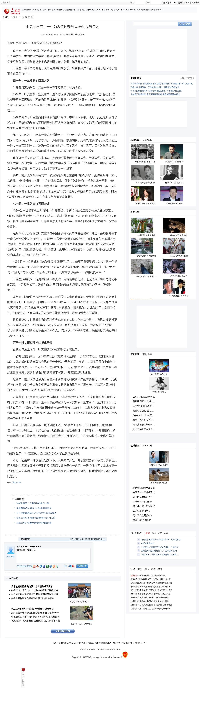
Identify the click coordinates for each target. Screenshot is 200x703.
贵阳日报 (69, 34)
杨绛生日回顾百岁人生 (174, 182)
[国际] (133, 586)
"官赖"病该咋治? (143, 579)
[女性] (133, 608)
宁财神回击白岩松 (155, 87)
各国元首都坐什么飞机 (144, 492)
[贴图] (133, 594)
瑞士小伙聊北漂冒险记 (144, 506)
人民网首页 (5, 2)
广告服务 (90, 643)
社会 (70, 10)
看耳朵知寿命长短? (144, 605)
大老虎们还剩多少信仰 (145, 583)
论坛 (81, 539)
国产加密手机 (187, 84)
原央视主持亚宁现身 (174, 203)
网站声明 (116, 643)
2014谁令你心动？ (141, 511)
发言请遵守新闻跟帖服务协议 (29, 546)
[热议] (133, 579)
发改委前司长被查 (174, 91)
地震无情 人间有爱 (142, 520)
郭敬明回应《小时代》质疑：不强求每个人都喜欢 (35, 617)
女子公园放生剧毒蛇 (139, 91)
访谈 (143, 10)
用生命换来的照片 (162, 597)
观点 (79, 10)
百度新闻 (191, 78)
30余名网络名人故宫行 (79, 601)
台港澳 (59, 10)
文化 (113, 10)
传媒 (117, 10)
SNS (94, 539)
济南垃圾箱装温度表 (157, 91)
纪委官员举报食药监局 (159, 465)
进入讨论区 (74, 539)
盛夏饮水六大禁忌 (161, 601)
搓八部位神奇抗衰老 (144, 601)
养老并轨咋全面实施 (163, 583)
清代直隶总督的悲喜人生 (146, 590)
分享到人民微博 (23, 678)
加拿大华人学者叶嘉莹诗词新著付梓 (33, 523)
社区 (127, 10)
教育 (65, 10)
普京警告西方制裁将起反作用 (148, 586)
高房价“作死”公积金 (142, 501)
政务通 (133, 10)
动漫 (157, 10)
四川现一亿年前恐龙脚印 (81, 624)
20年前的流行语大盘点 (144, 397)
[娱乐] (133, 597)
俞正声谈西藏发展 (154, 94)
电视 (122, 10)
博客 (138, 10)
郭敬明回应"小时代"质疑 (145, 401)
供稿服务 (108, 643)
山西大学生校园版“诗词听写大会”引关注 (35, 518)
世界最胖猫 (175, 84)
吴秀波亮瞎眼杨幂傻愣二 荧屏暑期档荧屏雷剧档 (34, 594)
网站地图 (195, 2)
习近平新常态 (136, 84)
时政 (39, 10)
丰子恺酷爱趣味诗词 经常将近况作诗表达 (36, 513)
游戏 (148, 10)
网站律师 (125, 643)
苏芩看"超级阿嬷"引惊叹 (145, 203)
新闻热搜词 (136, 78)
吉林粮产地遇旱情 (138, 94)
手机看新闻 (79, 34)
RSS (162, 10)
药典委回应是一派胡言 (144, 488)
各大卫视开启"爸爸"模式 (145, 420)
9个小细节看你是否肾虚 (162, 605)
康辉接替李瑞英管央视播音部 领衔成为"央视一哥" (35, 613)
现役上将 (134, 87)
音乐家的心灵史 (159, 392)
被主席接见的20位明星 (145, 597)
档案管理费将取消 (171, 87)
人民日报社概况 (59, 643)
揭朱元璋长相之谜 (164, 590)
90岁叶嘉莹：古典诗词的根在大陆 (32, 503)
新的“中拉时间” (163, 84)
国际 (49, 10)
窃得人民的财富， (143, 575)
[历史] (133, 590)
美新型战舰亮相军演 (144, 594)
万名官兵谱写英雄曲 (143, 515)
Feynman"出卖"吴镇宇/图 (145, 415)
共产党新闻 (27, 10)
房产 (98, 10)
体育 (103, 10)
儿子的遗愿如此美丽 (159, 483)
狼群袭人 (143, 87)
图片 (75, 10)
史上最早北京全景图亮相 (145, 429)
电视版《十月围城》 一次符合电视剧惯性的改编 (34, 590)
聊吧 (98, 539)
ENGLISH (143, 643)
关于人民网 (72, 643)
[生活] (133, 601)
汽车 (94, 10)
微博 (90, 539)
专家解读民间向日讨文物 (145, 162)
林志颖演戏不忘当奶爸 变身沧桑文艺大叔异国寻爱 (35, 621)
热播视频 (135, 445)
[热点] (133, 583)
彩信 (153, 10)
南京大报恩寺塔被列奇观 (145, 424)
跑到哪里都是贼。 (159, 575)
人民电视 (147, 140)
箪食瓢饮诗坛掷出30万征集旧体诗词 (33, 508)
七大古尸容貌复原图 (162, 594)
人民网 (5, 17)
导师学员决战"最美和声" (145, 411)
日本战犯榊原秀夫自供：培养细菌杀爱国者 (32, 586)
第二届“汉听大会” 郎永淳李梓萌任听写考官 (32, 609)
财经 (89, 10)
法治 (44, 10)
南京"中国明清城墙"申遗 (145, 406)
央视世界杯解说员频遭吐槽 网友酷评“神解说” (33, 598)
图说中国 (147, 445)
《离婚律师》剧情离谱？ (174, 162)
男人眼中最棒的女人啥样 (146, 608)
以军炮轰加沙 (166, 586)
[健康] (133, 605)
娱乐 (108, 10)
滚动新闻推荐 (28, 17)
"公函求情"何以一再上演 (160, 579)
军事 (53, 10)
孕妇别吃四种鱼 (163, 608)
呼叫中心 (134, 643)
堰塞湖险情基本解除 (171, 94)
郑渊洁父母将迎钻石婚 (145, 182)
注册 (187, 2)
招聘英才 (81, 643)
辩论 (147, 569)
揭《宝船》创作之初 (159, 374)
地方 (84, 10)
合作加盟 (99, 643)
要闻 (34, 10)
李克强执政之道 (149, 84)
